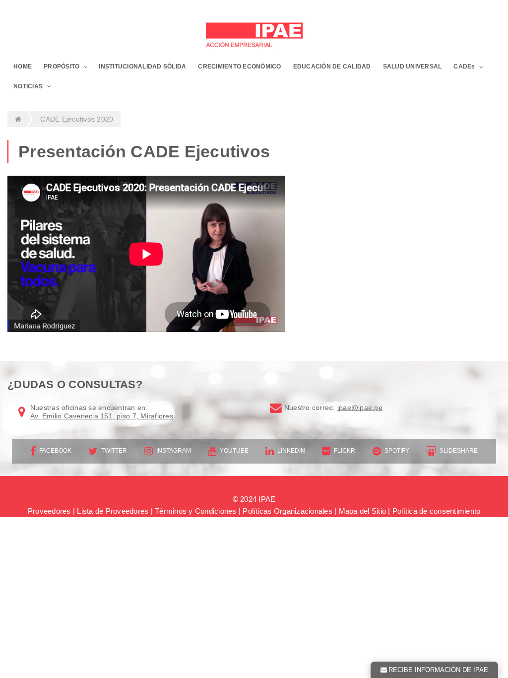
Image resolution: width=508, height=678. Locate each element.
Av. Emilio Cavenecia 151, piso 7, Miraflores (101, 416)
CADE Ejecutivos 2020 (76, 119)
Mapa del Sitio (362, 511)
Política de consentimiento (436, 511)
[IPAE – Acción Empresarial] (254, 36)
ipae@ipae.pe (359, 407)
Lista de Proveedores (112, 511)
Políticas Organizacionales (287, 511)
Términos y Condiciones (196, 511)
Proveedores (49, 511)
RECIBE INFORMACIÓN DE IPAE (438, 670)
